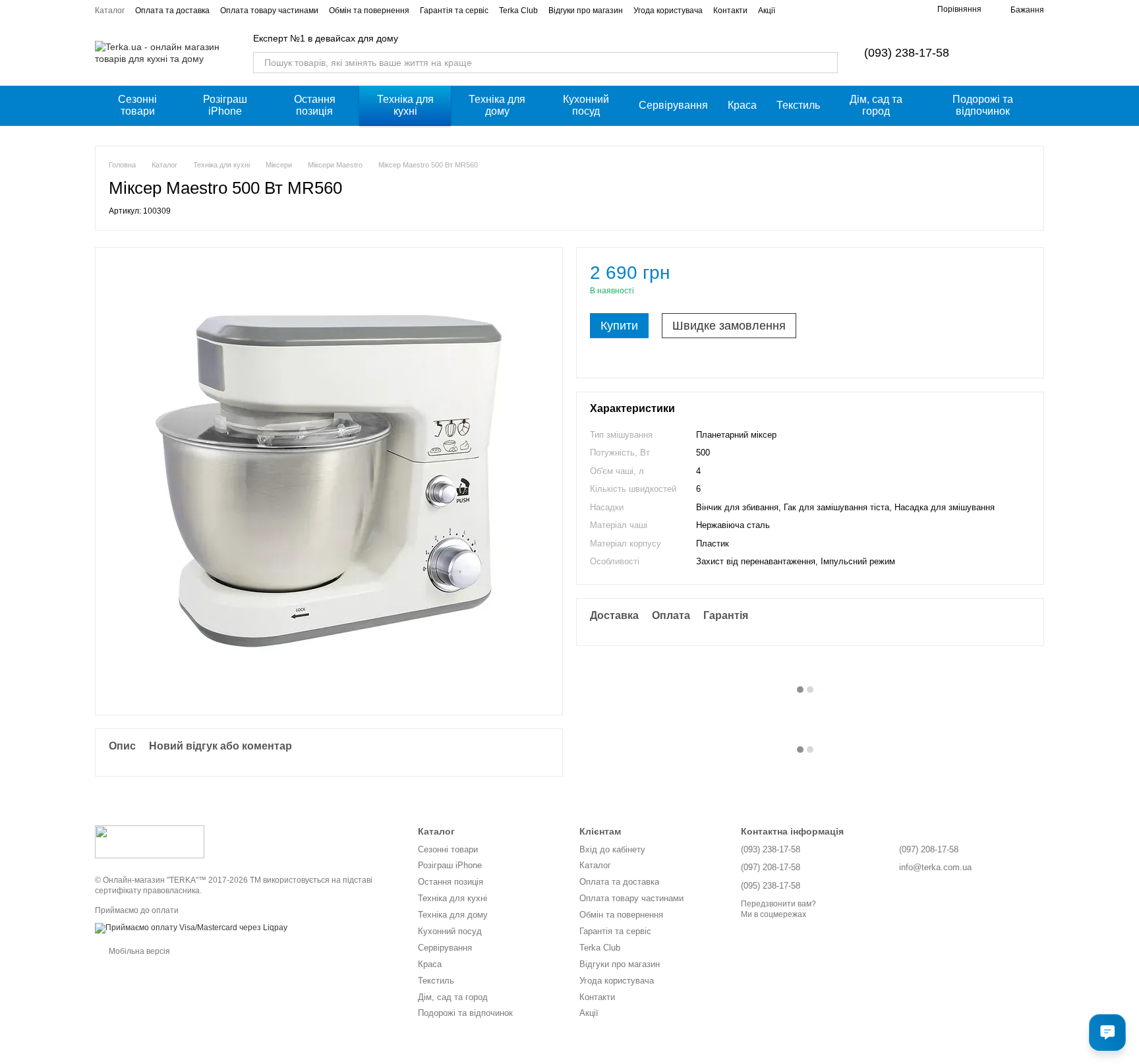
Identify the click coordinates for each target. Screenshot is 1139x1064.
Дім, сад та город (876, 105)
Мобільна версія (138, 951)
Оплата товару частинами (269, 10)
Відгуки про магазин (585, 10)
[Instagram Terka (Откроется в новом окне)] (871, 10)
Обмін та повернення (369, 10)
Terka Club (518, 10)
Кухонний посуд (586, 105)
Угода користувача (668, 10)
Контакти (730, 10)
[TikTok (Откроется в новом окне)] (887, 10)
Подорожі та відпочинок (982, 105)
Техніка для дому (497, 105)
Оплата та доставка (172, 10)
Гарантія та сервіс (454, 10)
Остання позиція (315, 105)
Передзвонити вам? (778, 903)
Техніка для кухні (405, 105)
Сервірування (673, 105)
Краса (742, 105)
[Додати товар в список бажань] (1023, 278)
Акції (766, 10)
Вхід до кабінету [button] (612, 849)
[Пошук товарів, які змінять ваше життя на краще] (827, 62)
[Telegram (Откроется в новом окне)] (903, 10)
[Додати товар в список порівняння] (997, 278)
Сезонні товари (137, 105)
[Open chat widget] (1107, 1032)
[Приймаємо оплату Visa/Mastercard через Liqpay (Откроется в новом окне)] (191, 927)
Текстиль (798, 105)
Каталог (110, 10)
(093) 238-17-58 (906, 53)
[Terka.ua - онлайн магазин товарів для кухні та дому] (149, 841)
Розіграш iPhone (225, 105)
